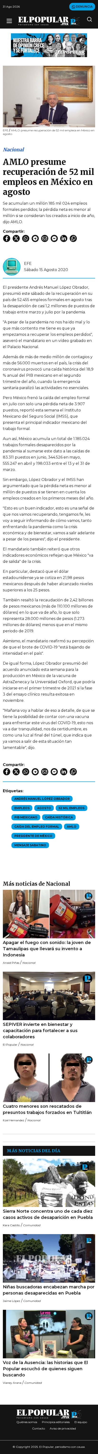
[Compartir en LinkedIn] (64, 238)
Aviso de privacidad (63, 1428)
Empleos (21, 808)
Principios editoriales (56, 1422)
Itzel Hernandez (13, 1120)
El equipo (80, 1422)
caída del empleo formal (36, 826)
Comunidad (31, 1225)
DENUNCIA (84, 6)
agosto (44, 808)
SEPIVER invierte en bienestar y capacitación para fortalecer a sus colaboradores (40, 1030)
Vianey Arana (12, 1383)
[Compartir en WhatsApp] (25, 238)
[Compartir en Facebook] (6, 238)
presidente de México (33, 836)
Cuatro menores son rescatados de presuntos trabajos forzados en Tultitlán (47, 1109)
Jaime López (11, 1301)
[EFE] (11, 266)
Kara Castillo (11, 1225)
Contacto (38, 1428)
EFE (28, 263)
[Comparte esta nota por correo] (45, 238)
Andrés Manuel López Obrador (42, 799)
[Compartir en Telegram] (35, 238)
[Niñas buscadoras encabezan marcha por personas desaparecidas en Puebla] (49, 1258)
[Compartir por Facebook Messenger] (54, 238)
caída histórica (59, 817)
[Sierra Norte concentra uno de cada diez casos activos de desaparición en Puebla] (49, 1183)
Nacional (13, 150)
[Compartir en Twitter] (16, 238)
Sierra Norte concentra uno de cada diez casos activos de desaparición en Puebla (48, 1214)
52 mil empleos (71, 808)
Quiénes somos (26, 1422)
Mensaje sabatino (30, 845)
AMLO (71, 826)
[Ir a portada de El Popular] (49, 21)
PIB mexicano (25, 817)
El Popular (10, 1044)
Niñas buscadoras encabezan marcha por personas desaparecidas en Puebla (48, 1290)
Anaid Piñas (11, 962)
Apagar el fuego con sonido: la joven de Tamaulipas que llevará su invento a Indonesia (47, 949)
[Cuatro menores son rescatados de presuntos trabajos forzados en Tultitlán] (49, 1077)
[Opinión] (49, 45)
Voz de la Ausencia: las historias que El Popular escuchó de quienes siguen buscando (45, 1369)
